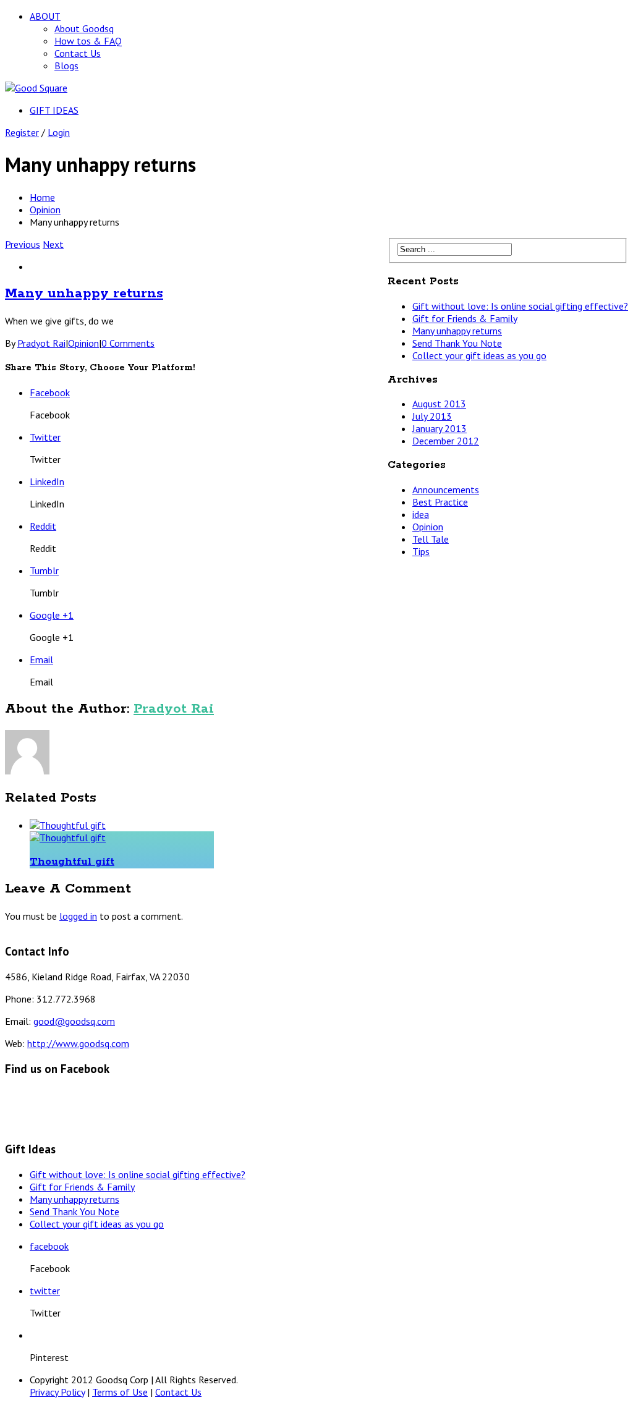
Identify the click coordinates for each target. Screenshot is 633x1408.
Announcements (445, 489)
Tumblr (44, 570)
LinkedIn (47, 481)
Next (53, 244)
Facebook (50, 392)
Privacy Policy (57, 1392)
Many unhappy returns (84, 293)
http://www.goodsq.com (78, 1043)
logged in (78, 916)
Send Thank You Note (457, 343)
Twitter (45, 437)
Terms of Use (120, 1392)
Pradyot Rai (41, 343)
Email (41, 659)
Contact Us (77, 53)
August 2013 (439, 403)
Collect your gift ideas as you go (479, 355)
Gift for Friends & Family (464, 318)
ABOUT (45, 16)
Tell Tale (430, 539)
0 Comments (128, 343)
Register (22, 132)
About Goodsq (84, 28)
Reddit (43, 526)
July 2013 (432, 416)
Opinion (45, 209)
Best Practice (440, 502)
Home (42, 197)
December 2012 (445, 441)
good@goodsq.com (74, 1021)
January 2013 (439, 428)
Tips (421, 551)
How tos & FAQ (88, 41)
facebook (49, 1246)
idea (420, 514)
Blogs (66, 65)
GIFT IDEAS (54, 110)
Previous (22, 244)
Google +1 (52, 615)
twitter (45, 1290)
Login (59, 132)
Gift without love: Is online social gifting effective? (520, 306)
